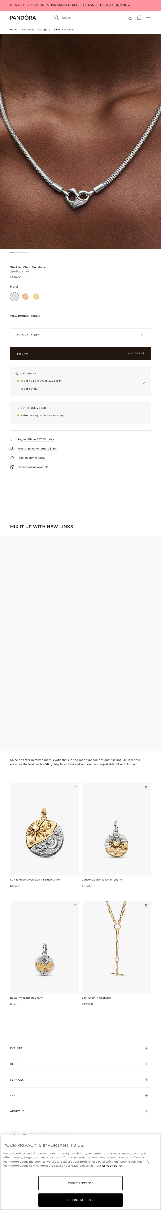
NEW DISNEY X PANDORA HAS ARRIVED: (70, 5)
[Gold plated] (36, 296)
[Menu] (148, 17)
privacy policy (112, 1165)
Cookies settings (80, 1183)
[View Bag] (139, 17)
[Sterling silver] (14, 296)
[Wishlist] (75, 787)
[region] (80, 1172)
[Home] (23, 17)
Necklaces (28, 29)
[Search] (57, 18)
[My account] (130, 17)
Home (13, 29)
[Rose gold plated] (25, 296)
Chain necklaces (64, 29)
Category (44, 29)
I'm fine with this (80, 1199)
